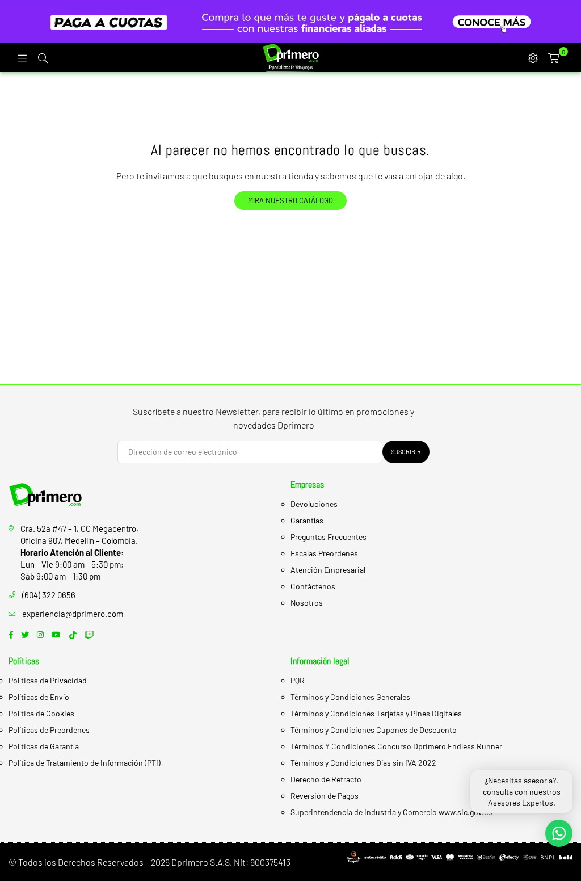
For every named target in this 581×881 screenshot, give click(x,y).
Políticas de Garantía (44, 746)
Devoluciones (314, 504)
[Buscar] (42, 57)
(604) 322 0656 (48, 595)
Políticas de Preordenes (49, 730)
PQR (297, 680)
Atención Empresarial (327, 569)
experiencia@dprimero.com (72, 614)
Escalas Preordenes (324, 553)
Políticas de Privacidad (48, 680)
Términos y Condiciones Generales (350, 697)
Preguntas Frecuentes (328, 537)
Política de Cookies (41, 713)
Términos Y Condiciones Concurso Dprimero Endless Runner (396, 746)
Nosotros (306, 602)
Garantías (306, 520)
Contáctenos (312, 586)
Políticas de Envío (39, 697)
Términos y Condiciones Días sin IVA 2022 (363, 762)
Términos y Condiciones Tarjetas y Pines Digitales (376, 713)
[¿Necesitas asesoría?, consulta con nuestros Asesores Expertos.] (558, 833)
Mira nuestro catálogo (290, 200)
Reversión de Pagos (324, 795)
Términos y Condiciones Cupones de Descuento (373, 730)
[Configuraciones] (533, 57)
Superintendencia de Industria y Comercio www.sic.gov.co (391, 812)
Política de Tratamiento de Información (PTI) (85, 762)
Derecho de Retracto (325, 779)
